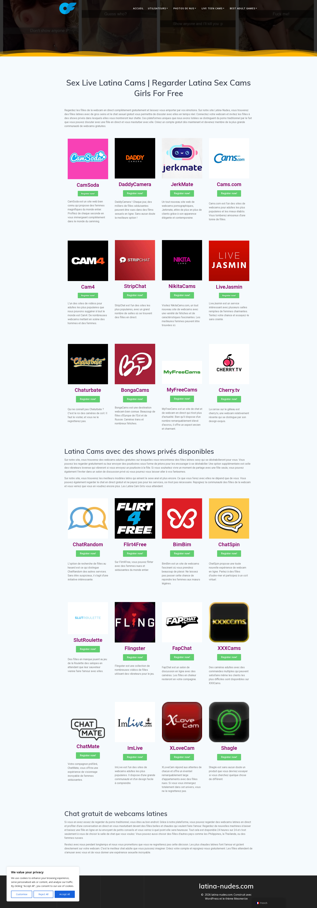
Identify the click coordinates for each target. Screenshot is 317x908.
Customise (21, 894)
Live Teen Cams (212, 8)
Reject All (43, 894)
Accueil (138, 8)
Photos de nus (183, 8)
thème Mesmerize (236, 898)
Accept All (64, 894)
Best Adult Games (242, 8)
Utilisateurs (157, 8)
